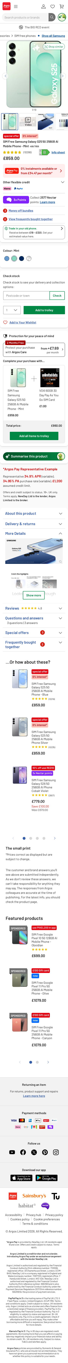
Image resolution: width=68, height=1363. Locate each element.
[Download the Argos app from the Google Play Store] (47, 1180)
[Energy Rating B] (44, 152)
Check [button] (57, 295)
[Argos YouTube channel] (12, 1152)
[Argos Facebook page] (23, 1152)
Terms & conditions (35, 1223)
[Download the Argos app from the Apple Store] (21, 1180)
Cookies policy (19, 1219)
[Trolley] (61, 6)
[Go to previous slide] (5, 76)
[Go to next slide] (62, 76)
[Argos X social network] (34, 1152)
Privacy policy (54, 1215)
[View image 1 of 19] (10, 122)
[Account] (43, 6)
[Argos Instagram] (55, 1152)
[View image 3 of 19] (46, 121)
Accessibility (13, 1215)
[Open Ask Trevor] (62, 17)
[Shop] (15, 6)
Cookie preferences (47, 1219)
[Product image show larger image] (34, 551)
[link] (34, 209)
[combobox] (25, 17)
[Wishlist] (52, 6)
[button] (54, 46)
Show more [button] (33, 595)
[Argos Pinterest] (44, 1152)
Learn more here (34, 1096)
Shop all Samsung (53, 35)
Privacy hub (33, 1215)
